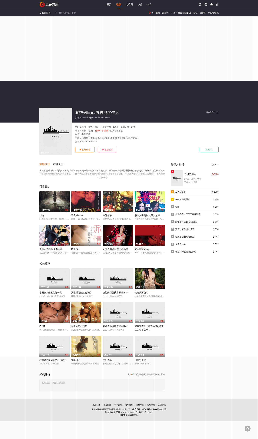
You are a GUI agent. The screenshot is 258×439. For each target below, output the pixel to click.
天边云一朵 (180, 244)
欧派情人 (75, 249)
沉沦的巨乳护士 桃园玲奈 (115, 292)
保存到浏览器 (212, 112)
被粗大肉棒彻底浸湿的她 (115, 326)
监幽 (177, 207)
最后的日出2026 (79, 326)
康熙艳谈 (107, 215)
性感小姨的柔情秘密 (184, 236)
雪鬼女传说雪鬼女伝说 (185, 251)
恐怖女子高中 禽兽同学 (50, 249)
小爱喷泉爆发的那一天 (50, 292)
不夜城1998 (77, 215)
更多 (215, 164)
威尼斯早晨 (180, 192)
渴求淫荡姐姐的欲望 (81, 292)
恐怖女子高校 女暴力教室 (147, 215)
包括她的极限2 (182, 199)
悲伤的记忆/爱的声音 (185, 229)
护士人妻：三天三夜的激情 (187, 214)
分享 (209, 149)
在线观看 (85, 149)
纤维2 (42, 326)
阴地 (41, 215)
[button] (46, 164)
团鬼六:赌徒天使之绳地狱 (115, 249)
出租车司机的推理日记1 (186, 222)
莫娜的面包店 (141, 292)
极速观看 (107, 149)
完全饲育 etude (142, 249)
